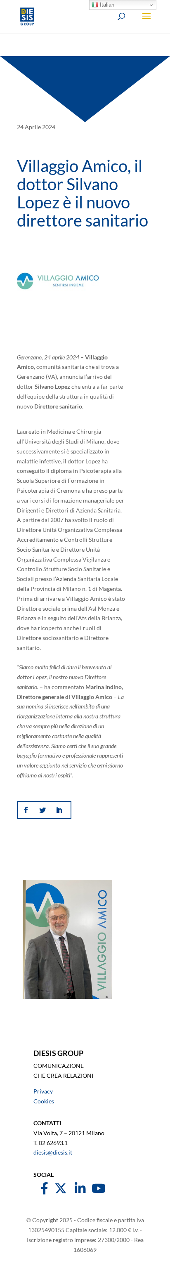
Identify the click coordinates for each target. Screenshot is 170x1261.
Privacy (43, 1091)
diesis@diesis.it (52, 1152)
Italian (106, 5)
